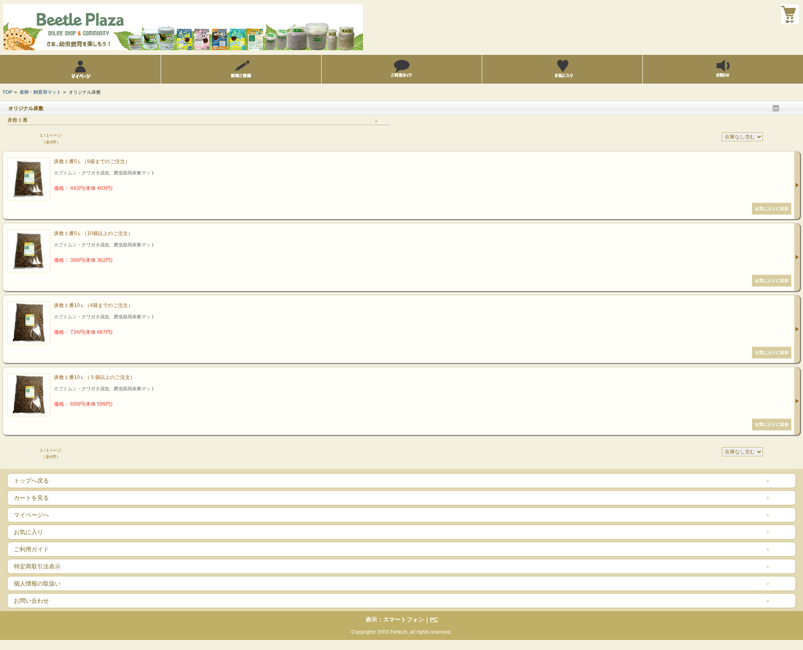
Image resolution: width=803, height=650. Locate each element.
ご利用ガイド (31, 549)
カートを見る (31, 497)
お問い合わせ (31, 600)
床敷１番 (18, 120)
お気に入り (28, 532)
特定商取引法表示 (37, 566)
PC (434, 619)
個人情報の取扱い (37, 583)
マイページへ (31, 515)
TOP (7, 92)
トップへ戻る (31, 480)
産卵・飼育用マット (40, 92)
